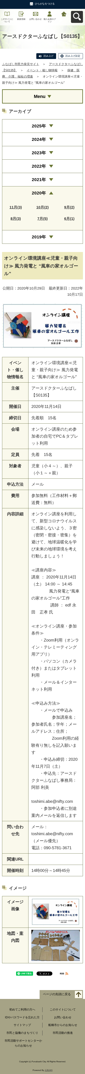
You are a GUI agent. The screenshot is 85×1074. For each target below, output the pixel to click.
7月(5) (42, 219)
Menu (39, 96)
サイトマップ (22, 1025)
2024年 (39, 139)
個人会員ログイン (50, 20)
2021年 (39, 179)
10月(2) (42, 207)
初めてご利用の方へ (22, 1009)
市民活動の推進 (63, 1032)
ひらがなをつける (45, 3)
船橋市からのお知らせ (62, 1025)
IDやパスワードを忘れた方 (22, 1017)
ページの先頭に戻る (57, 994)
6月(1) (69, 219)
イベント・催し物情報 (42, 70)
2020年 (39, 193)
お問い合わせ (35, 19)
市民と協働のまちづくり (22, 1032)
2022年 (39, 166)
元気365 (49, 1070)
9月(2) (69, 207)
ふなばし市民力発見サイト (20, 64)
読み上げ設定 (72, 55)
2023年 (39, 152)
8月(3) (16, 219)
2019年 (39, 236)
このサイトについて (7, 20)
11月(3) (15, 207)
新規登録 (21, 19)
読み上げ (48, 55)
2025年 (39, 126)
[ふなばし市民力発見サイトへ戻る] (64, 13)
